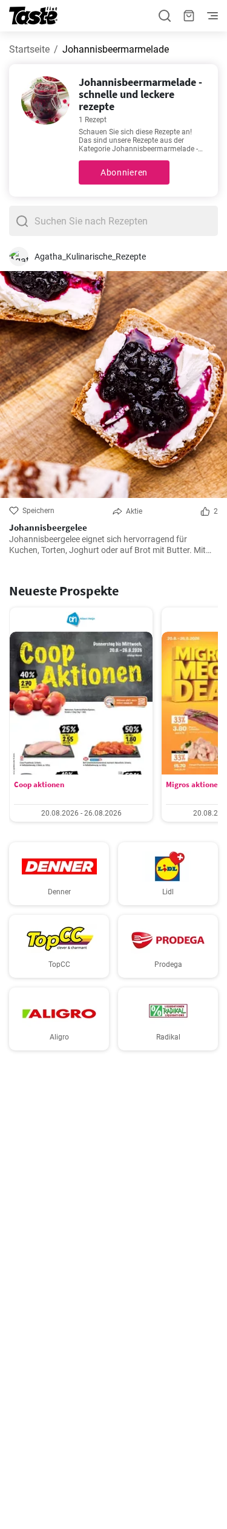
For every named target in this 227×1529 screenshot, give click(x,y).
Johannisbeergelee (48, 527)
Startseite (29, 49)
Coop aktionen (39, 784)
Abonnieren (124, 172)
